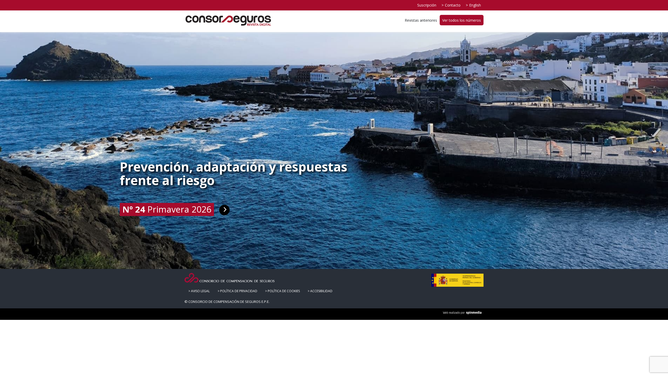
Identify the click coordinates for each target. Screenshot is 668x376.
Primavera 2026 (166, 209)
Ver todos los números (461, 20)
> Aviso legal (199, 291)
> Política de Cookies (282, 291)
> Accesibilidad (320, 291)
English (475, 5)
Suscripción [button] (426, 5)
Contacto (453, 5)
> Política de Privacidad (237, 291)
